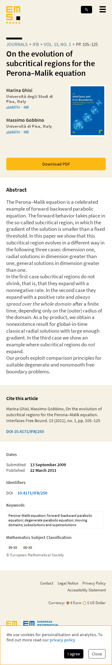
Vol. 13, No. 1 (57, 44)
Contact (46, 583)
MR (26, 107)
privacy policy (62, 640)
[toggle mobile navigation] (103, 9)
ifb (36, 44)
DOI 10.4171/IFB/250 (25, 431)
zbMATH (13, 107)
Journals (17, 44)
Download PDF (56, 164)
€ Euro (75, 602)
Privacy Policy (94, 583)
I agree (74, 654)
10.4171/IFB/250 (32, 493)
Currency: (57, 602)
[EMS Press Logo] (13, 15)
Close (97, 654)
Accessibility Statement (87, 589)
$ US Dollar (96, 602)
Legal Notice (68, 583)
